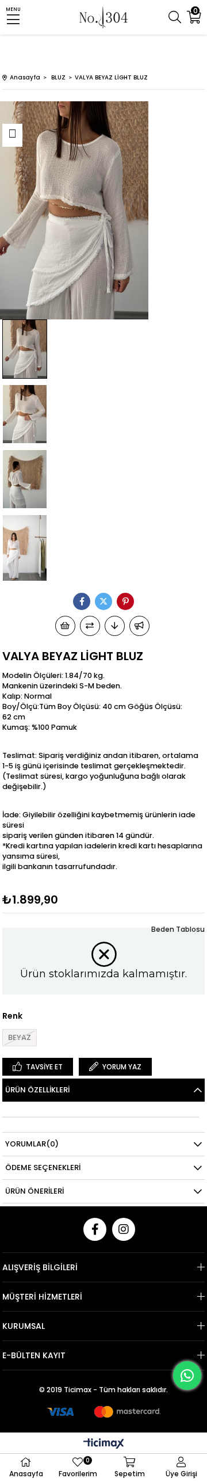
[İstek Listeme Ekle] (65, 626)
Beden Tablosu (178, 929)
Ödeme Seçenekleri (42, 1167)
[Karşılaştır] (90, 626)
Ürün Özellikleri (37, 1089)
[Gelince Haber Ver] (139, 626)
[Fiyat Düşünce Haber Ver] (115, 626)
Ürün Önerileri (34, 1191)
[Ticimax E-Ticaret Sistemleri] (103, 1444)
